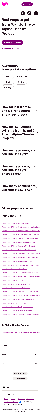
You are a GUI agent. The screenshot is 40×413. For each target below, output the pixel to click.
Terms (6, 399)
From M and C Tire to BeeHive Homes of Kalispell (20, 257)
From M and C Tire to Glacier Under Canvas (18, 299)
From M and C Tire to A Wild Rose (14, 269)
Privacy (13, 399)
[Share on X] (22, 13)
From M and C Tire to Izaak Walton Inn (16, 288)
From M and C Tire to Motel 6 (12, 280)
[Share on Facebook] (29, 13)
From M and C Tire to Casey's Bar (14, 303)
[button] (36, 4)
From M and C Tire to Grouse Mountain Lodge (19, 242)
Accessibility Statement (26, 399)
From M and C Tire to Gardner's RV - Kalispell (18, 246)
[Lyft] (5, 4)
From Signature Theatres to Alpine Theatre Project (21, 332)
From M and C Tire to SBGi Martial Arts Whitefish (20, 272)
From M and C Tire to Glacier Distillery (16, 223)
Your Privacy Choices (11, 402)
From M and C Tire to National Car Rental (17, 311)
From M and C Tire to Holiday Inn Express (17, 307)
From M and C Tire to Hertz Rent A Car (16, 284)
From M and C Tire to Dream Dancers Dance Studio (21, 265)
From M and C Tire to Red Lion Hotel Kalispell (19, 250)
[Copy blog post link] (35, 13)
